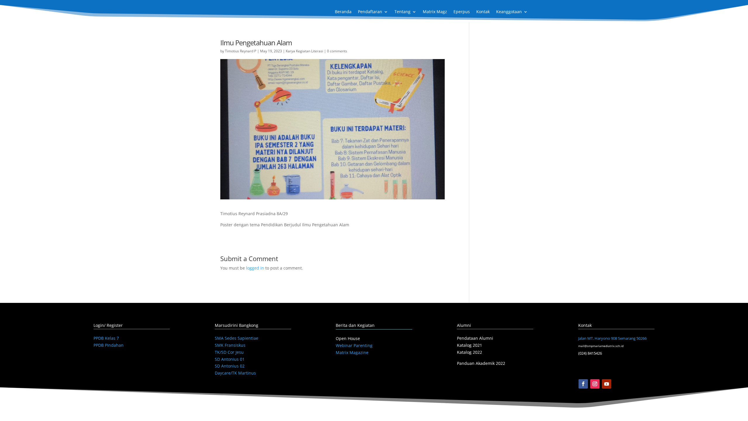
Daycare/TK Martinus (235, 373)
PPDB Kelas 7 (106, 338)
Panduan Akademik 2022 (481, 363)
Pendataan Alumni (475, 338)
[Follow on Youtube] (606, 384)
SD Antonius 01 (230, 359)
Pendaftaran (370, 12)
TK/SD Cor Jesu (229, 352)
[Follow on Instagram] (595, 384)
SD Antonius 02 (230, 366)
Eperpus (461, 12)
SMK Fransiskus (230, 345)
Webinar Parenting (354, 345)
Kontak (483, 12)
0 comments (337, 51)
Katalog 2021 (469, 345)
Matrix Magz (435, 12)
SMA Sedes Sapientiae (236, 338)
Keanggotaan (509, 12)
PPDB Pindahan (109, 345)
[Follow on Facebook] (583, 384)
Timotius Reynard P (240, 51)
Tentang (402, 12)
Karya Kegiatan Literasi (304, 51)
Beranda (343, 12)
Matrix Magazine (352, 352)
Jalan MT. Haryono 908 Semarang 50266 (612, 338)
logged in (255, 268)
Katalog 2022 (469, 352)
